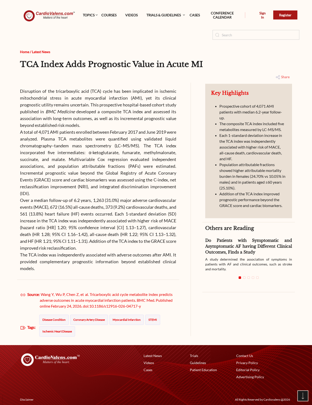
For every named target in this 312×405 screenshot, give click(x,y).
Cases (195, 15)
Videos (131, 15)
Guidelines (198, 363)
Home (24, 52)
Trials (194, 356)
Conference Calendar (222, 15)
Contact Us (244, 356)
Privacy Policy (247, 363)
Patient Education (203, 370)
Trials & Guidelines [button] (163, 15)
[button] (245, 15)
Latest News (41, 52)
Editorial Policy (248, 370)
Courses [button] (109, 15)
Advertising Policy (250, 377)
